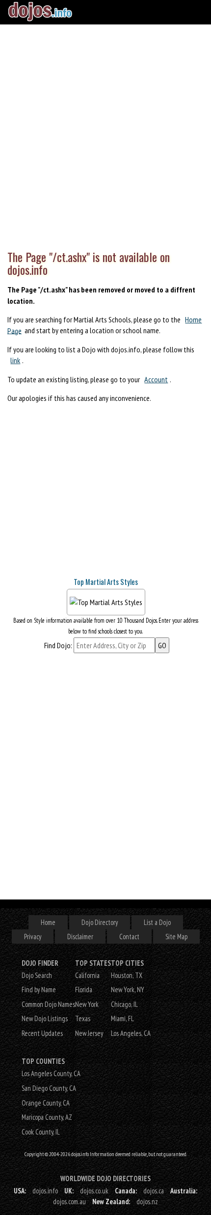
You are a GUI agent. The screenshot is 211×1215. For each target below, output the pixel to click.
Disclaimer (80, 936)
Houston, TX (126, 975)
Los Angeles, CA (131, 1033)
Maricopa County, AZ (47, 1117)
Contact (129, 936)
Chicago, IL (124, 1004)
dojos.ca (153, 1190)
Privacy (32, 936)
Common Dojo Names (48, 1004)
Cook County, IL (41, 1131)
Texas (82, 1018)
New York (87, 1004)
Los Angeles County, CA (51, 1073)
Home (48, 922)
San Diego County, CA (49, 1088)
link (15, 360)
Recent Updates (42, 1033)
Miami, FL (122, 1018)
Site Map (176, 936)
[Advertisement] (105, 134)
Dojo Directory (99, 922)
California (87, 975)
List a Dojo (157, 922)
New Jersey (89, 1033)
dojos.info (45, 1190)
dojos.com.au (69, 1201)
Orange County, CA (46, 1103)
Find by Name (39, 989)
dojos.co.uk (94, 1190)
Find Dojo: (58, 645)
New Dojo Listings (45, 1018)
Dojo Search (37, 975)
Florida (83, 989)
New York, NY (127, 989)
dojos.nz (147, 1201)
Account (156, 379)
